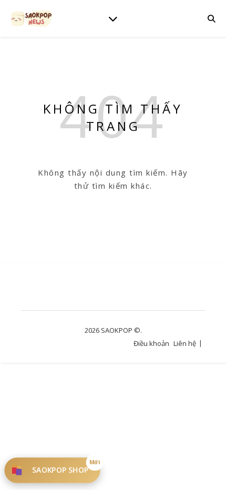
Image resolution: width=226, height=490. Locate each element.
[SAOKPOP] (32, 18)
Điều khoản (151, 343)
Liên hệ (184, 343)
